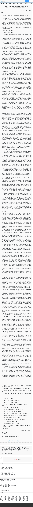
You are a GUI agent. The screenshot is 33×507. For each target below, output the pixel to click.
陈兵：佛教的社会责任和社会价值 (5, 481)
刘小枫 (20, 498)
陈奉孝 (16, 497)
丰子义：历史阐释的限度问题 (5, 486)
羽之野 (2, 501)
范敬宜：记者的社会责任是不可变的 (5, 489)
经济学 (7, 3)
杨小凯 (9, 500)
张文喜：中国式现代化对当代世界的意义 (6, 469)
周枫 (1, 499)
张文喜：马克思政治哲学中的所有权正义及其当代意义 (8, 474)
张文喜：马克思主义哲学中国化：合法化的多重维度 (8, 475)
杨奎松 (24, 496)
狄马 (1, 498)
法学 (4, 3)
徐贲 (16, 495)
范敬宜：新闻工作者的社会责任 (5, 490)
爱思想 (2, 1)
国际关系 (14, 3)
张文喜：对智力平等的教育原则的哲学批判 (6, 467)
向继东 (5, 496)
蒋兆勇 (5, 499)
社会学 (18, 3)
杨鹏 (5, 497)
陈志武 (13, 495)
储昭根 (24, 499)
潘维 (19, 500)
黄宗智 (5, 495)
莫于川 (27, 500)
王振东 (27, 497)
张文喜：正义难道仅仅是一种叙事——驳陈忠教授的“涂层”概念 (9, 472)
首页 (1, 3)
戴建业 (13, 496)
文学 (28, 3)
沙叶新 (13, 499)
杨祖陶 (27, 495)
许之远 (2, 500)
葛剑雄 (20, 499)
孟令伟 (24, 498)
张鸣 (19, 496)
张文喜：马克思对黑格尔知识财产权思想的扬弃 (7, 468)
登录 (16, 459)
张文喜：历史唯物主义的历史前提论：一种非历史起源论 (8, 466)
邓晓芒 (9, 497)
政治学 (10, 3)
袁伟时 (5, 498)
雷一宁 (27, 498)
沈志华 (2, 496)
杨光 (12, 501)
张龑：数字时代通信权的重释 (5, 484)
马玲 (23, 497)
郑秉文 (24, 500)
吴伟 (8, 499)
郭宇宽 (20, 495)
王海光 (27, 496)
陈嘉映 (2, 495)
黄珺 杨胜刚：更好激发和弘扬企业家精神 (6, 480)
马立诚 (24, 495)
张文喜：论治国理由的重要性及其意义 (6, 473)
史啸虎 (9, 498)
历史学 (31, 3)
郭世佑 (20, 497)
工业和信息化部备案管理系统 (16, 506)
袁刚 (5, 500)
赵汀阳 (9, 496)
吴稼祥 (27, 499)
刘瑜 (16, 499)
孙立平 (9, 501)
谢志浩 (5, 501)
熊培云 (13, 498)
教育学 (25, 3)
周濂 (1, 497)
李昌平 (16, 496)
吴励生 (13, 500)
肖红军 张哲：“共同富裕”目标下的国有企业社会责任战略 (8, 485)
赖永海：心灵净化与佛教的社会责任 (5, 483)
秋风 (16, 498)
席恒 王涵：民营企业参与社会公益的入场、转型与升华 (8, 479)
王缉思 (13, 497)
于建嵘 (9, 495)
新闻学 (21, 3)
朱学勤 (16, 500)
